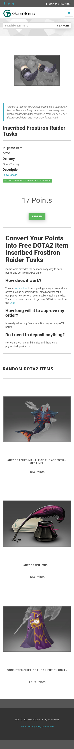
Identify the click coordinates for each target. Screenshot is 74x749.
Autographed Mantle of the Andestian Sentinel (37, 461)
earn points (21, 288)
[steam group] (8, 3)
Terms (23, 726)
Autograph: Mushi (37, 565)
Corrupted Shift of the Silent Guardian (37, 670)
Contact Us (48, 726)
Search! (63, 25)
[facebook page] (4, 3)
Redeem (37, 216)
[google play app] (13, 3)
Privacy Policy (34, 726)
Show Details (10, 174)
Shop (12, 302)
